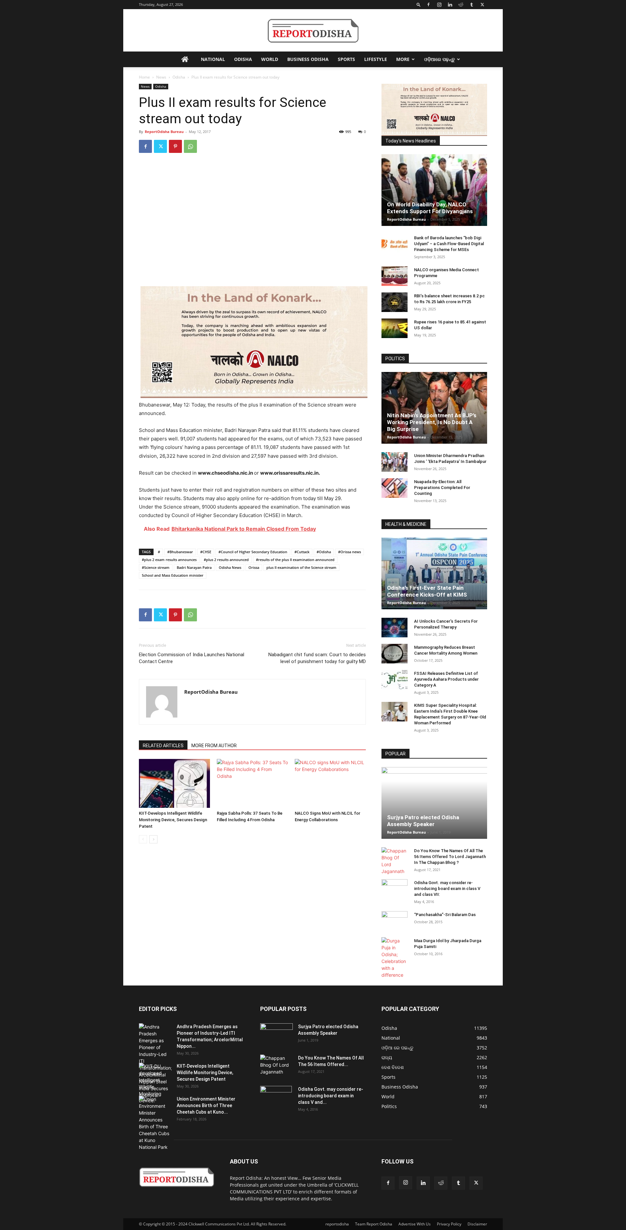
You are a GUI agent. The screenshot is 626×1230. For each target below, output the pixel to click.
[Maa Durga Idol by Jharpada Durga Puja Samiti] (394, 957)
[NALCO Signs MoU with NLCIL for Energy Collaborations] (330, 783)
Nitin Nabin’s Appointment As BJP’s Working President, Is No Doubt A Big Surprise (431, 422)
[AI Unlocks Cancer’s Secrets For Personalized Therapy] (394, 627)
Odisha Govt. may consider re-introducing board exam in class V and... (330, 1096)
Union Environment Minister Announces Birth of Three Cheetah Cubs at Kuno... (206, 1105)
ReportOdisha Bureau (164, 131)
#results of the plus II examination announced (295, 559)
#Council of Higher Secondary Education (252, 551)
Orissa (253, 567)
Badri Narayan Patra (194, 567)
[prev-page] (143, 839)
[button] (419, 4)
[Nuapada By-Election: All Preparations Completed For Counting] (394, 488)
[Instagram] (439, 4)
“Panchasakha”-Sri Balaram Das (445, 914)
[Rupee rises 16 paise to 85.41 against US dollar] (394, 328)
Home (144, 77)
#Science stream (156, 567)
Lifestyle (375, 59)
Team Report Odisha (373, 1224)
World (269, 59)
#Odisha (324, 551)
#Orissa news (349, 551)
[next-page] (153, 839)
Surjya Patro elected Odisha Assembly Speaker (423, 820)
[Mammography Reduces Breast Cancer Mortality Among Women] (394, 653)
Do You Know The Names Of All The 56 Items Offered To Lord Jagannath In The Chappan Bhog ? (450, 856)
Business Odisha (308, 59)
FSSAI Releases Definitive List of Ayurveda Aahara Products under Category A (446, 679)
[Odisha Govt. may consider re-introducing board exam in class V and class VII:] (394, 888)
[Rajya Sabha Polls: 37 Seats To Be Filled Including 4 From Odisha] (252, 783)
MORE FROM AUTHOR (214, 745)
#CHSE (205, 551)
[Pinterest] (175, 146)
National (213, 59)
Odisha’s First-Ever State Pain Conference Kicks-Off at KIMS (427, 591)
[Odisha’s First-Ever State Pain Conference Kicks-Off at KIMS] (434, 573)
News (161, 77)
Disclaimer (477, 1224)
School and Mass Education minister (172, 575)
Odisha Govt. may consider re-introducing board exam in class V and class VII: (447, 888)
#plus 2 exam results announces (169, 559)
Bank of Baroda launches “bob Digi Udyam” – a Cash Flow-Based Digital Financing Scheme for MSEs (449, 243)
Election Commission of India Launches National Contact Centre (191, 658)
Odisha (243, 59)
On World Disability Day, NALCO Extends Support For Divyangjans (430, 208)
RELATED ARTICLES (163, 745)
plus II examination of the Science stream (301, 567)
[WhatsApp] (190, 146)
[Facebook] (428, 4)
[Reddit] (461, 4)
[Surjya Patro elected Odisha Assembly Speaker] (434, 803)
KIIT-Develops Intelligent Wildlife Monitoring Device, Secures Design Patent (173, 820)
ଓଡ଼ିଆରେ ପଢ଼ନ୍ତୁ (439, 59)
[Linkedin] (450, 4)
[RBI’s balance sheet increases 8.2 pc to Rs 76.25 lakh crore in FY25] (394, 302)
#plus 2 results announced (226, 559)
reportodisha (337, 1224)
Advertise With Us (414, 1224)
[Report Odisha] (313, 31)
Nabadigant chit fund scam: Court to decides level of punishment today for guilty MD (317, 658)
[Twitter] (482, 4)
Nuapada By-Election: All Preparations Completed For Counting (442, 487)
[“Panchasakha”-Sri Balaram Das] (394, 926)
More (403, 59)
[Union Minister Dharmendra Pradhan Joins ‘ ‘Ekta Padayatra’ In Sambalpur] (394, 462)
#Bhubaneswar (180, 551)
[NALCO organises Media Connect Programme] (394, 276)
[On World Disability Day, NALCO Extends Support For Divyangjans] (434, 190)
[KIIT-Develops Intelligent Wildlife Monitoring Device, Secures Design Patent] (174, 783)
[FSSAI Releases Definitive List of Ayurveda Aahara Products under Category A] (394, 679)
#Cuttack (301, 551)
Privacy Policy (449, 1224)
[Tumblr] (471, 4)
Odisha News (230, 567)
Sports (346, 59)
